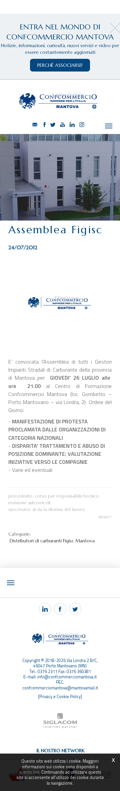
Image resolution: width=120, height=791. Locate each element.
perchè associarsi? (60, 65)
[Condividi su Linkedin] (45, 609)
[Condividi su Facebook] (60, 609)
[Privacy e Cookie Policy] (60, 696)
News (104, 517)
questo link (29, 772)
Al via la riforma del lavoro (58, 509)
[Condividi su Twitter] (75, 609)
